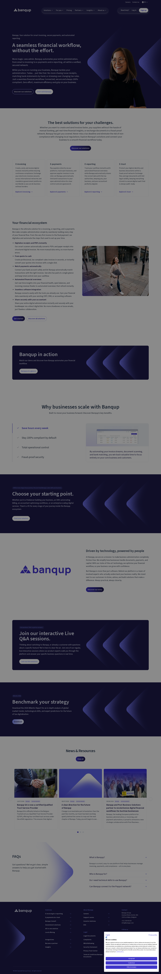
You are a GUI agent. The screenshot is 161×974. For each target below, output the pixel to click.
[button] (108, 935)
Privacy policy (153, 935)
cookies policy (120, 952)
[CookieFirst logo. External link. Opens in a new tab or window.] (106, 937)
